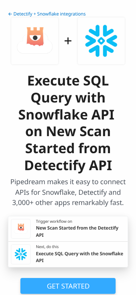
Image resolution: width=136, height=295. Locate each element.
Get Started (68, 285)
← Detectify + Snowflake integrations (47, 14)
